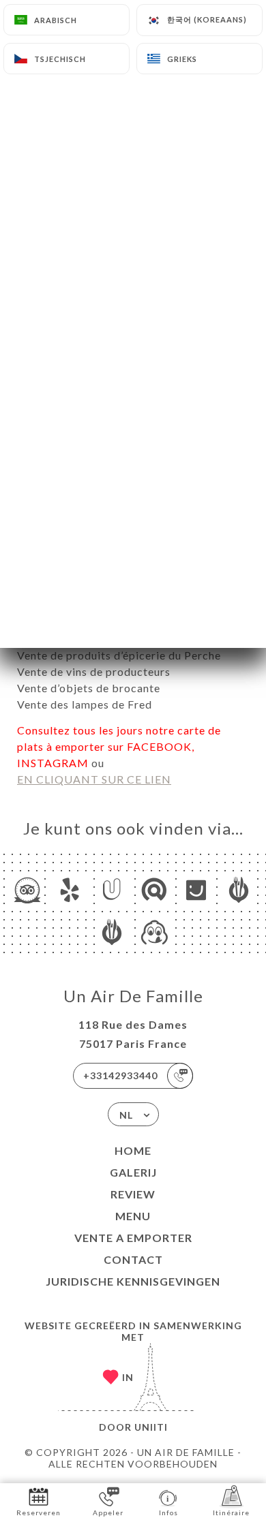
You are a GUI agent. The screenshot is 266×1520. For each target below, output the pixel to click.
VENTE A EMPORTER (133, 1237)
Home (133, 1150)
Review (133, 1194)
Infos (168, 1512)
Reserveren (38, 1512)
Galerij (133, 1172)
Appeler (108, 1512)
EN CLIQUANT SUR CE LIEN (94, 779)
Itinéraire (231, 1512)
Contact (133, 1259)
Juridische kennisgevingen (133, 1281)
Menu (133, 1215)
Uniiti (151, 1427)
